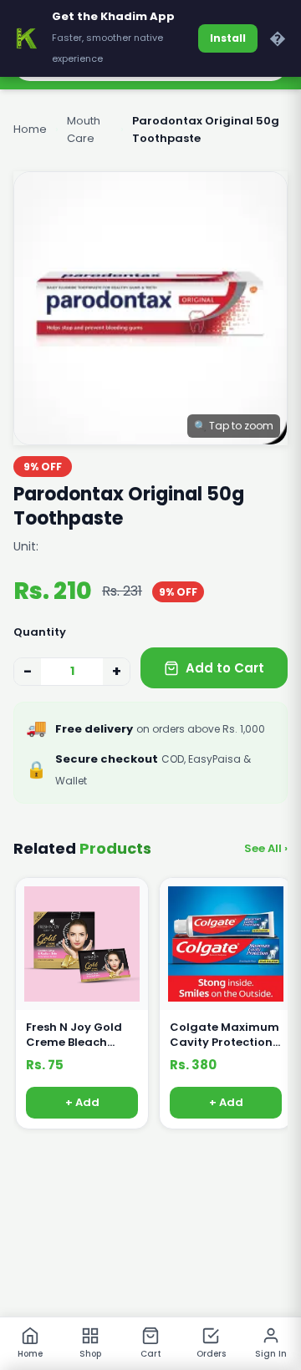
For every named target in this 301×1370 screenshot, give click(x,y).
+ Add (82, 1103)
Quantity (39, 632)
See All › (266, 848)
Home (30, 129)
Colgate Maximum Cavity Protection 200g (224, 1035)
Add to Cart (225, 668)
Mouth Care (83, 129)
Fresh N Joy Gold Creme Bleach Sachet (74, 1035)
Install (228, 38)
